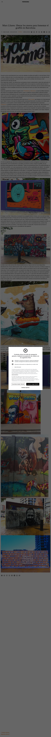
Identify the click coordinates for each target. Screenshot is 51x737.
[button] (25, 367)
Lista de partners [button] (15, 374)
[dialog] (25, 368)
